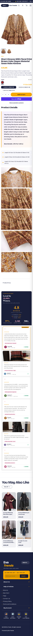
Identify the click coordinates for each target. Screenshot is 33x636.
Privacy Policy (7, 601)
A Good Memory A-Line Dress (24, 513)
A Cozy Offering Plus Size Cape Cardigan (8, 513)
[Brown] (2, 82)
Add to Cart (21, 94)
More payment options (16, 103)
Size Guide (28, 84)
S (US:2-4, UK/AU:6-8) (9, 87)
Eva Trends (11, 630)
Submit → (24, 576)
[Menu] (30, 5)
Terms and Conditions (9, 604)
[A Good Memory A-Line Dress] (24, 501)
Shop (4, 5)
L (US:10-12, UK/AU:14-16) (8, 90)
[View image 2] (9, 51)
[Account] (22, 5)
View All (6, 486)
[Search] (18, 5)
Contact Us (6, 598)
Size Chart (6, 593)
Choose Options (9, 508)
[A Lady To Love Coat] (24, 529)
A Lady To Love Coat (22, 541)
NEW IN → (25, 562)
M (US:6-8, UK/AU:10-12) (24, 87)
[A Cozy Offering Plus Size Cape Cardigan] (9, 501)
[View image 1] (3, 51)
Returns (5, 590)
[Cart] (26, 5)
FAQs (4, 596)
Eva (2, 56)
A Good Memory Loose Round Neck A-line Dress (8, 541)
